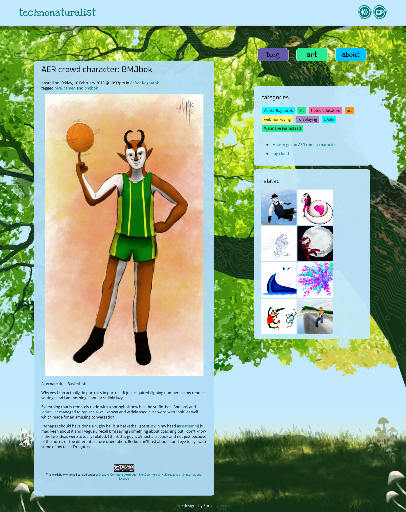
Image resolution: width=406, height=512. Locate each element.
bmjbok (91, 88)
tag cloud (281, 153)
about (351, 54)
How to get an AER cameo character (304, 144)
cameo (70, 88)
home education (325, 110)
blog (273, 54)
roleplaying (307, 119)
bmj (184, 406)
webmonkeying (277, 119)
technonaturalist (57, 13)
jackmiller (49, 412)
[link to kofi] (379, 13)
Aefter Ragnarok (144, 82)
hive (58, 88)
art (312, 54)
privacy (223, 505)
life (301, 110)
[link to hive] (364, 13)
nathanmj (190, 426)
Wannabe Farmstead (282, 128)
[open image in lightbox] (124, 374)
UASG (329, 119)
